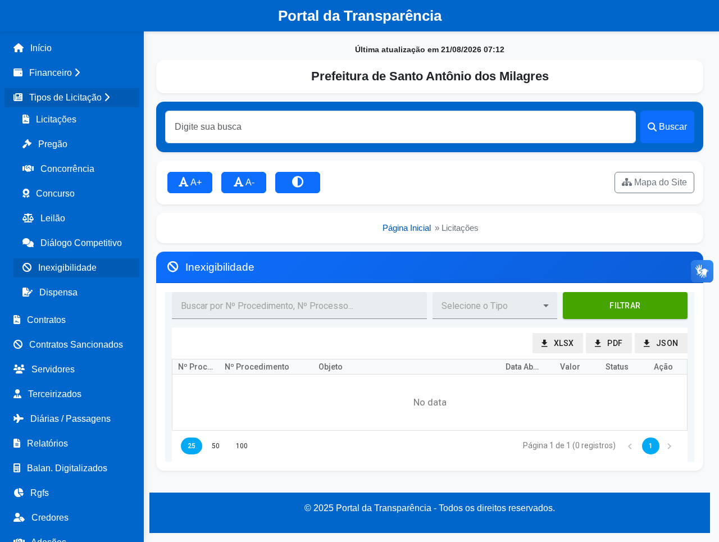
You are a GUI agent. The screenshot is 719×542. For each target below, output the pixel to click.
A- (249, 182)
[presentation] (430, 403)
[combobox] (486, 305)
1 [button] (651, 446)
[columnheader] (195, 367)
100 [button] (242, 446)
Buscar (673, 126)
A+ (195, 182)
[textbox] (299, 305)
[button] (71, 73)
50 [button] (216, 446)
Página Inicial (407, 228)
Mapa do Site (659, 182)
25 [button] (191, 446)
